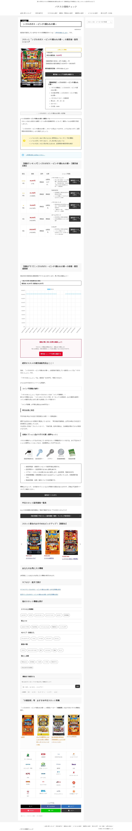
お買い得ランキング (49, 826)
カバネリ (24, 615)
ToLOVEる (34, 626)
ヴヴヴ (30, 615)
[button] (71, 810)
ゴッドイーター (50, 615)
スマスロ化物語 (67, 559)
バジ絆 (39, 662)
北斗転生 (32, 662)
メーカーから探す (77, 826)
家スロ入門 (95, 826)
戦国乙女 (54, 626)
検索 (77, 686)
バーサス (41, 638)
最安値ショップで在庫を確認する (63, 74)
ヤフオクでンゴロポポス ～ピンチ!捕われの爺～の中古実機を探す (40, 589)
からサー (59, 615)
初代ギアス (54, 662)
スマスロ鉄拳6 (30, 559)
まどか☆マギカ (25, 626)
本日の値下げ (59, 826)
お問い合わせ (109, 826)
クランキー (48, 638)
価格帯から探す (87, 826)
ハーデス (46, 662)
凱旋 (55, 650)
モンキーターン (39, 615)
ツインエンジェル (44, 626)
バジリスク (47, 650)
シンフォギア (63, 626)
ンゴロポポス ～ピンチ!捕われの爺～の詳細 (51, 113)
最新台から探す (67, 826)
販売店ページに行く (75, 181)
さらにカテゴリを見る (27, 667)
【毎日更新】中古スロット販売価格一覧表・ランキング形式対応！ (51, 516)
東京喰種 (66, 615)
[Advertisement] (50, 250)
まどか (55, 692)
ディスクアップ (25, 638)
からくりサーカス (32, 650)
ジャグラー (49, 692)
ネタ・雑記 (102, 826)
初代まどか (24, 662)
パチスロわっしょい (61, 32)
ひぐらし (57, 638)
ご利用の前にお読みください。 (35, 155)
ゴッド (60, 650)
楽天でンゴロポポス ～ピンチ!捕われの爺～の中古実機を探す (39, 594)
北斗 (41, 650)
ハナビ (33, 638)
